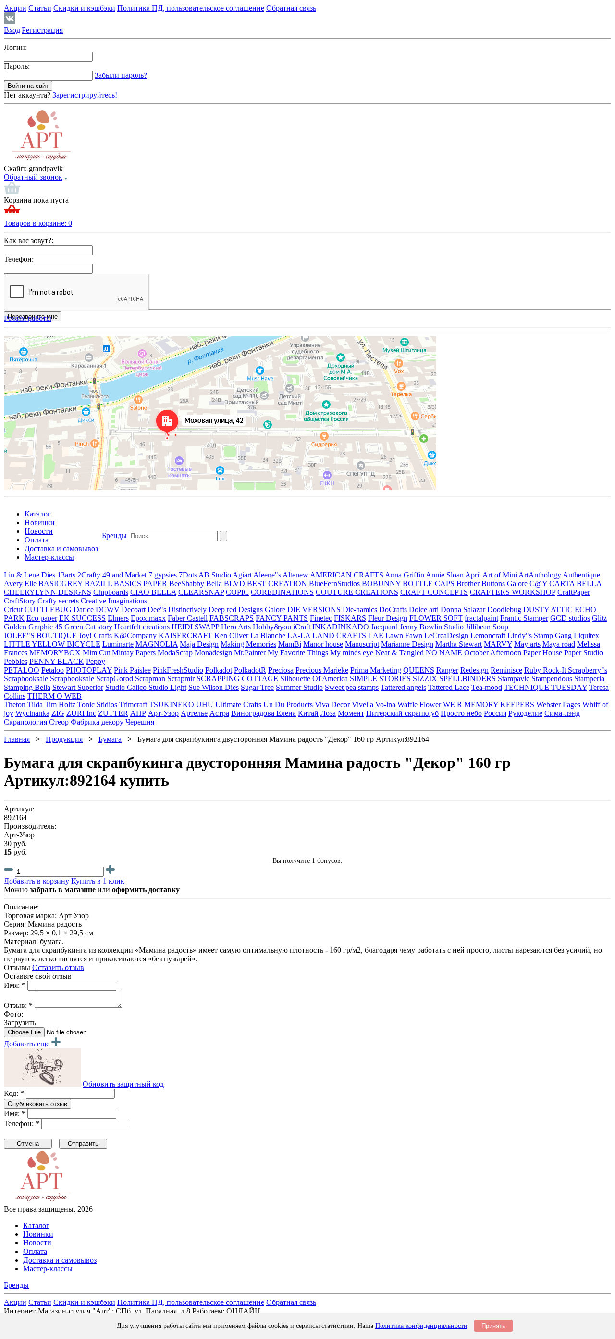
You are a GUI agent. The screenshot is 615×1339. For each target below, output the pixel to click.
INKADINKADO (340, 627)
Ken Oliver (232, 635)
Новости (39, 531)
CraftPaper (573, 592)
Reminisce (506, 670)
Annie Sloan (445, 575)
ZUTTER (113, 713)
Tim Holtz (60, 704)
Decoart (134, 609)
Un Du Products (289, 704)
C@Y (538, 583)
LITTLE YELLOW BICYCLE (52, 644)
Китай (308, 713)
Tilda (35, 704)
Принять (493, 1325)
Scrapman (150, 679)
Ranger (447, 670)
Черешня (139, 722)
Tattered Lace (448, 687)
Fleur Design (387, 618)
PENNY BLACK (56, 661)
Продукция (64, 739)
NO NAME (444, 653)
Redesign (474, 670)
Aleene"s (267, 575)
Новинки (40, 522)
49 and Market (125, 575)
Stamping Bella (27, 687)
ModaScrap (175, 653)
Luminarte (118, 644)
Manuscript (362, 644)
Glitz (599, 618)
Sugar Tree (257, 687)
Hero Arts (236, 627)
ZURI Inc (81, 713)
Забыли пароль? (121, 75)
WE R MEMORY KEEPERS (488, 704)
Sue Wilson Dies (213, 687)
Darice (84, 609)
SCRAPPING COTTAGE (237, 679)
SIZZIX (425, 679)
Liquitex (586, 635)
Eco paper (41, 618)
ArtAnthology (539, 575)
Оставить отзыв (58, 967)
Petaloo (52, 670)
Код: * (14, 1093)
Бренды (114, 535)
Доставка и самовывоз (61, 548)
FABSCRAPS (231, 618)
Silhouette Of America (314, 679)
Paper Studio (583, 653)
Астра (219, 713)
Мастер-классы (49, 557)
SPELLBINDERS (467, 679)
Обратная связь (291, 8)
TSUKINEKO (171, 704)
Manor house (323, 644)
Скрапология (25, 722)
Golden (15, 627)
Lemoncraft (487, 635)
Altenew (295, 575)
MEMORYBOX (55, 653)
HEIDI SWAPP (195, 627)
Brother (468, 583)
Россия (495, 713)
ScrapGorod (114, 679)
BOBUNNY (381, 583)
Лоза (328, 713)
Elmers (118, 618)
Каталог (38, 514)
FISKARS (350, 618)
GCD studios (570, 618)
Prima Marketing (375, 670)
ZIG (57, 713)
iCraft (301, 627)
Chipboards (110, 592)
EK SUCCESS (82, 618)
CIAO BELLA (153, 592)
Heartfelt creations (142, 627)
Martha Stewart (458, 644)
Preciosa (281, 670)
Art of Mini (499, 575)
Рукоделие (525, 713)
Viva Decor (333, 704)
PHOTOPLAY (89, 670)
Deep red (222, 609)
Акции (15, 8)
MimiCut (96, 653)
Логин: (15, 47)
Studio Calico (126, 687)
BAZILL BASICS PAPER (126, 583)
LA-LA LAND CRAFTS (326, 635)
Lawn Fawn (403, 635)
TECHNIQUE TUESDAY (545, 687)
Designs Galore (261, 609)
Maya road (558, 644)
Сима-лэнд (562, 713)
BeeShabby (186, 583)
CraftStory (20, 601)
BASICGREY (60, 583)
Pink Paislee (132, 670)
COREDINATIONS (282, 592)
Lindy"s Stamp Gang (539, 635)
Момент (351, 713)
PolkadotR (250, 670)
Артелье (194, 713)
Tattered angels (403, 687)
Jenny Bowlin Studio (432, 627)
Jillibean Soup (487, 627)
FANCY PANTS (282, 618)
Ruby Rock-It (546, 670)
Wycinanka (32, 713)
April (473, 575)
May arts (527, 644)
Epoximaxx (148, 618)
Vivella (362, 704)
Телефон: (19, 259)
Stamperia (589, 679)
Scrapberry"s (587, 670)
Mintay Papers (134, 653)
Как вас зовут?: (28, 240)
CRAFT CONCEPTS (434, 592)
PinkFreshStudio (178, 670)
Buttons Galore (504, 583)
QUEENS (418, 670)
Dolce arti (424, 609)
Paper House (542, 653)
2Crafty (88, 575)
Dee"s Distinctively (177, 609)
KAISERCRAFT (185, 635)
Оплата (37, 540)
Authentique (581, 575)
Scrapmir (181, 679)
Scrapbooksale (26, 679)
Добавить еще (26, 1044)
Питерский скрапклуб (402, 713)
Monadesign (213, 653)
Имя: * (14, 985)
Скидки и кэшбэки (84, 8)
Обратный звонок (33, 177)
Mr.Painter (250, 653)
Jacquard (384, 627)
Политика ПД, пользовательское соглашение (190, 8)
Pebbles (15, 661)
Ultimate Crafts (239, 704)
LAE (375, 635)
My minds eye (351, 653)
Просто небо (461, 713)
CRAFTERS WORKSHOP (512, 592)
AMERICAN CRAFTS (346, 575)
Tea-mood (486, 687)
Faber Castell (188, 618)
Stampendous (551, 679)
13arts (66, 575)
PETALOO (21, 670)
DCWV (108, 609)
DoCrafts (393, 609)
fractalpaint (481, 618)
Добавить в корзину (36, 881)
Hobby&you (272, 627)
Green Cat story (88, 627)
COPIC (237, 592)
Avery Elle (20, 583)
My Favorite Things (298, 653)
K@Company (135, 635)
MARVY (498, 644)
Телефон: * (21, 1123)
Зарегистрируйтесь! (84, 95)
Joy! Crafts (96, 635)
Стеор (59, 722)
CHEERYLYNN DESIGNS (47, 592)
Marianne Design (407, 644)
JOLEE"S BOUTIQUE (40, 635)
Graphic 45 (45, 627)
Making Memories (248, 644)
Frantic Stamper (524, 618)
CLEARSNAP (201, 592)
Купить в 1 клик (97, 881)
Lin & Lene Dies (29, 575)
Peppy (95, 661)
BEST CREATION (277, 583)
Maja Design (199, 644)
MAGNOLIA (156, 644)
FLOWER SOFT (436, 618)
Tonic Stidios (97, 704)
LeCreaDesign (446, 635)
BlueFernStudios (334, 583)
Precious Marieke (321, 670)
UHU (204, 704)
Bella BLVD (225, 583)
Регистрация (42, 30)
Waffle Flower (419, 704)
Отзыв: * (18, 1005)
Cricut (13, 609)
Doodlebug (504, 609)
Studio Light (167, 687)
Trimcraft (133, 704)
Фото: (13, 1014)
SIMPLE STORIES (380, 679)
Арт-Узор (163, 713)
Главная (17, 739)
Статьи (39, 8)
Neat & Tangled (399, 653)
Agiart (242, 575)
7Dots (188, 575)
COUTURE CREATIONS (357, 592)
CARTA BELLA (575, 583)
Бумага (110, 739)
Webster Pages (558, 704)
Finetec (321, 618)
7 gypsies (162, 575)
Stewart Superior (77, 687)
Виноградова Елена (263, 713)
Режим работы (27, 318)
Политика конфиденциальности (421, 1325)
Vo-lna (385, 704)
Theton (14, 704)
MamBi (289, 644)
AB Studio (214, 575)
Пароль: (17, 66)
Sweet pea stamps (352, 687)
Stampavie (513, 679)
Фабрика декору (97, 722)
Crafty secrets (58, 601)
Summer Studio (299, 687)
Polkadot (218, 670)
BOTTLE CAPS (429, 583)
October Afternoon (492, 653)
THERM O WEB (54, 696)
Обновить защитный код (123, 1084)
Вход (12, 30)
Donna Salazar (463, 609)
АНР (138, 713)
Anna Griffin (404, 575)
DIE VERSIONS (314, 609)
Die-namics (360, 609)
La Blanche (267, 635)
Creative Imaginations (114, 601)
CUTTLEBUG (48, 609)
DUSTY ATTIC (548, 609)
